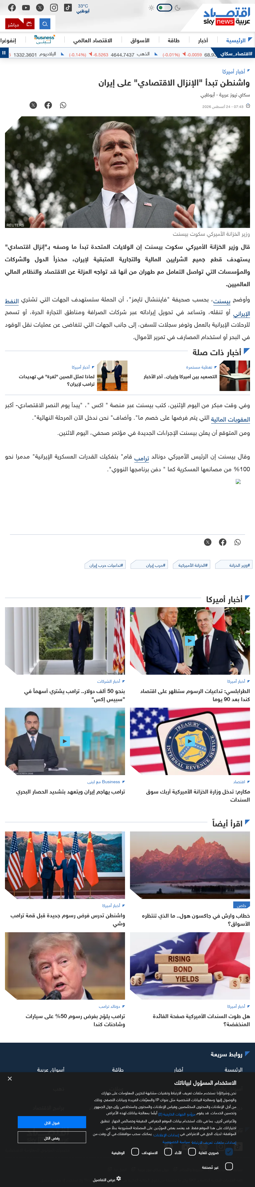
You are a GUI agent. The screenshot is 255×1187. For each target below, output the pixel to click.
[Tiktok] (68, 7)
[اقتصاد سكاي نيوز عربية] (217, 18)
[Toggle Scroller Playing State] (4, 53)
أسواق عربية (50, 1068)
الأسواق (140, 39)
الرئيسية (236, 39)
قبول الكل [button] (51, 1122)
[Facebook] (12, 7)
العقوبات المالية (230, 418)
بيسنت (221, 300)
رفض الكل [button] (51, 1137)
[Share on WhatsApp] (63, 106)
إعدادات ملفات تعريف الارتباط (214, 1141)
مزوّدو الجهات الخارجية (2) (177, 1113)
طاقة (118, 1068)
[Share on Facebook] (48, 106)
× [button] (10, 1079)
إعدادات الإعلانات (166, 1134)
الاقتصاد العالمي (92, 39)
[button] (83, 8)
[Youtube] (26, 7)
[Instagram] (54, 7)
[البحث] (44, 23)
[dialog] (127, 1129)
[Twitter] (40, 7)
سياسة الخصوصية (176, 1141)
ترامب (141, 457)
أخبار (178, 1068)
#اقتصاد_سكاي (236, 53)
